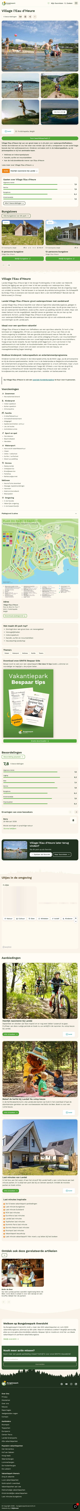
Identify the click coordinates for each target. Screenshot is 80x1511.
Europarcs (6, 1431)
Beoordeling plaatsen (12, 757)
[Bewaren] (35, 17)
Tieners (41, 653)
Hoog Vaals (6, 1456)
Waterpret (15, 653)
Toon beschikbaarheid (39, 138)
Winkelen (44, 919)
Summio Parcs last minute (16, 1224)
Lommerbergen (8, 1462)
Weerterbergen (8, 1459)
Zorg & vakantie (8, 1477)
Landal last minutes (14, 1219)
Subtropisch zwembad (11, 1483)
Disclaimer (6, 1400)
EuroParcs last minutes (15, 1216)
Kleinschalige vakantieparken (13, 1490)
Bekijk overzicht (10, 1339)
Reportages (6, 1410)
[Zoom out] (75, 921)
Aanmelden (40, 1364)
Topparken (6, 1428)
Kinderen (68, 919)
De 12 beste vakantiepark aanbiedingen (21, 1204)
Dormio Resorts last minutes (17, 1227)
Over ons (5, 1403)
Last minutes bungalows (12, 1497)
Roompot (5, 1425)
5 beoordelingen (12, 17)
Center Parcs (7, 1435)
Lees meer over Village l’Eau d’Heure (17, 165)
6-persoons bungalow (12, 251)
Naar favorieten (60, 854)
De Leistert (6, 1469)
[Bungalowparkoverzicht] (8, 3)
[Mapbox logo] (6, 947)
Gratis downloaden (39, 741)
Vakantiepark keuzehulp (15, 1234)
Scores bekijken (10, 828)
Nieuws (5, 1407)
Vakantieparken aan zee (11, 1487)
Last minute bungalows (15, 1207)
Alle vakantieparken (10, 1441)
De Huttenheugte (9, 1466)
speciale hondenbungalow (43, 380)
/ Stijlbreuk (14, 1508)
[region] (40, 932)
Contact (5, 1417)
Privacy (4, 1397)
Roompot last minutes (15, 1230)
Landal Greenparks (9, 1438)
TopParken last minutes (15, 1222)
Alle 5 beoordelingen (13, 203)
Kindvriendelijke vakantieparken (14, 1493)
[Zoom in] (75, 918)
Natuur (9, 919)
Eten (33, 919)
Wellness (25, 653)
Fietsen (7, 653)
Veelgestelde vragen (10, 1413)
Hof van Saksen (8, 1452)
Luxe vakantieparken (10, 1480)
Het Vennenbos (8, 1449)
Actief (56, 919)
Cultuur (22, 919)
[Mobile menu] (76, 3)
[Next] (9, 265)
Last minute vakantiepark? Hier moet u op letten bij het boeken (32, 1237)
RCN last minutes (13, 1213)
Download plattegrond (14, 616)
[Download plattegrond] (40, 559)
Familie (33, 653)
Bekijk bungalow (21, 259)
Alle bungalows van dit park (15, 216)
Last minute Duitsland (15, 1210)
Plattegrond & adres (10, 513)
